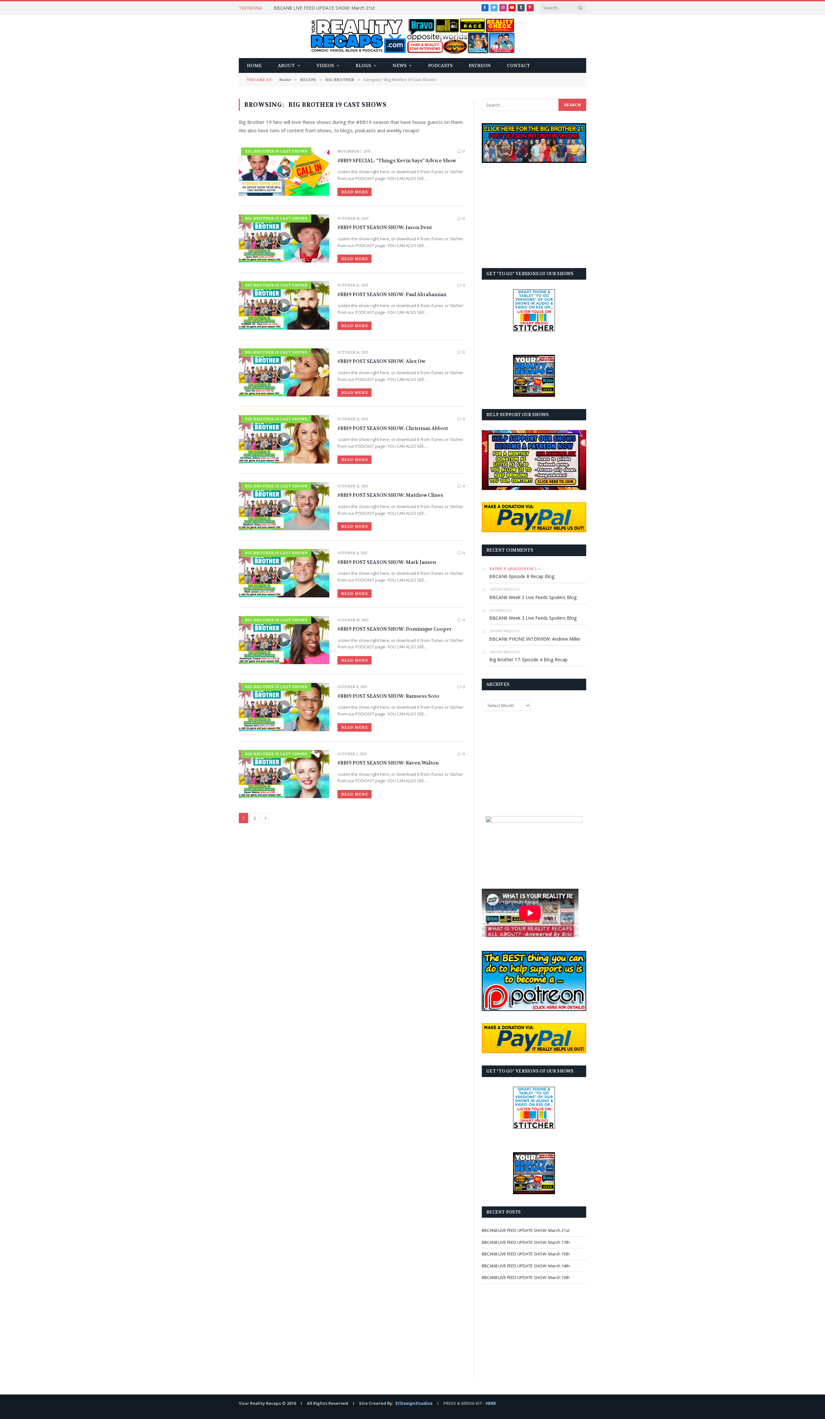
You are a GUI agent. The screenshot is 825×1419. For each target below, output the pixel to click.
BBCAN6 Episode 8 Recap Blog (521, 576)
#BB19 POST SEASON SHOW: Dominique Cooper (394, 629)
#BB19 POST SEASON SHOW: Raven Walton (388, 763)
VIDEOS (325, 65)
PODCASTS (440, 65)
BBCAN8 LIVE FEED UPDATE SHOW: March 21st (324, 8)
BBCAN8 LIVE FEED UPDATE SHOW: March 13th (526, 1277)
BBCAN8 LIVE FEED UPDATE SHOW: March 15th (526, 1254)
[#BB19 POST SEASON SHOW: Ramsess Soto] (284, 707)
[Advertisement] (534, 215)
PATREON (480, 65)
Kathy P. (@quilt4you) (512, 568)
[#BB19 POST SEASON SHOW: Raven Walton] (284, 774)
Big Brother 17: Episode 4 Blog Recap (528, 659)
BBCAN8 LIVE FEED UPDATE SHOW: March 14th (526, 1266)
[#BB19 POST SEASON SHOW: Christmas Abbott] (284, 439)
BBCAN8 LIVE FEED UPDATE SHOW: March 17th (526, 1242)
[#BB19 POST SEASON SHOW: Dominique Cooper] (284, 640)
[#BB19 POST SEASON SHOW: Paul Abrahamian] (284, 305)
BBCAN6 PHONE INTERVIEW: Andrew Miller (534, 639)
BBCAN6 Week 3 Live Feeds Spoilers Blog (533, 597)
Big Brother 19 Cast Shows (276, 151)
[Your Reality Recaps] (412, 36)
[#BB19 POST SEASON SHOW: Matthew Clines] (284, 506)
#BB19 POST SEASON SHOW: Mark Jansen (386, 562)
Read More (354, 192)
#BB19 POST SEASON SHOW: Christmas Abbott (392, 428)
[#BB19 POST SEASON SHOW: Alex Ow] (284, 372)
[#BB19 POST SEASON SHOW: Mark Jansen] (284, 573)
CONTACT (518, 65)
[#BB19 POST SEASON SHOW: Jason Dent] (284, 239)
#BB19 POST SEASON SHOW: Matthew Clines (390, 495)
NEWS (399, 65)
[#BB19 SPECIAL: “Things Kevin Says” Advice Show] (284, 171)
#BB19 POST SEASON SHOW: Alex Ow (381, 361)
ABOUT (286, 65)
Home (254, 65)
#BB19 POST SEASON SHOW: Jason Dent (384, 227)
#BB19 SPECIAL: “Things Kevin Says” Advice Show (396, 160)
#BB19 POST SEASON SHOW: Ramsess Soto (388, 696)
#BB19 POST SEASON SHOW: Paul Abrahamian (391, 294)
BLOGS (363, 65)
